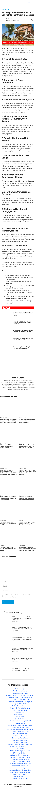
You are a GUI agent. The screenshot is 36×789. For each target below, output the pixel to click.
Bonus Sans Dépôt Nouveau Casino (20, 725)
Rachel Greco (11, 19)
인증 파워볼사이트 (20, 714)
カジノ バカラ (20, 716)
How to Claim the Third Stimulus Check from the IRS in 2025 (8, 549)
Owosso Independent (14, 2)
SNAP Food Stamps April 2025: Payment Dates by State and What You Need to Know (27, 549)
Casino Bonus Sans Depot (20, 727)
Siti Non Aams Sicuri (20, 734)
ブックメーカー (20, 719)
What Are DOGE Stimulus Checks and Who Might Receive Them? (23, 339)
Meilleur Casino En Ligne (20, 778)
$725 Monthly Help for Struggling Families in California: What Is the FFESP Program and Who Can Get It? (8, 472)
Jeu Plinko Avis (20, 712)
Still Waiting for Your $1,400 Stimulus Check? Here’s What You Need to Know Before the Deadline (27, 472)
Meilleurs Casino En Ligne (20, 759)
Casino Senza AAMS (20, 774)
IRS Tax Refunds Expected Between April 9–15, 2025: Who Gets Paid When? (26, 446)
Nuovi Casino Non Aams (20, 740)
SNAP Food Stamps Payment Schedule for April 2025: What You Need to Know (27, 523)
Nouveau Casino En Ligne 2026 (20, 721)
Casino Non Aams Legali (20, 738)
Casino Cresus (20, 723)
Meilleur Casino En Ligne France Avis (20, 744)
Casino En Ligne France (20, 766)
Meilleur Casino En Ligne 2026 (20, 755)
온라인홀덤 (20, 749)
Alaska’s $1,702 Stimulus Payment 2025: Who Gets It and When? (8, 523)
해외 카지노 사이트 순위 (20, 753)
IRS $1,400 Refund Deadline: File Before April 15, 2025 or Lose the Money (8, 498)
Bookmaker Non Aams (20, 736)
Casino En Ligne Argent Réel (20, 757)
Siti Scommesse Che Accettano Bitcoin (20, 729)
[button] (29, 2)
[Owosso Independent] (2, 2)
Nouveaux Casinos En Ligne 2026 (20, 770)
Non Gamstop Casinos (20, 691)
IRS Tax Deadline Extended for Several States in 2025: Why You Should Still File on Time (23, 314)
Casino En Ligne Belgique (20, 699)
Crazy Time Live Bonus (20, 710)
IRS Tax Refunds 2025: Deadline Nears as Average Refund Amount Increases (26, 498)
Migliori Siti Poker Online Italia (20, 708)
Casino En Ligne (20, 689)
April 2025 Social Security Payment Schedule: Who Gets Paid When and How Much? (22, 322)
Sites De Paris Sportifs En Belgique (20, 697)
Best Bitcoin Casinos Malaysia (20, 772)
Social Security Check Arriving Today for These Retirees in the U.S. (22, 347)
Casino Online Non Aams (20, 706)
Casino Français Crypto (20, 693)
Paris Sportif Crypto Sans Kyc (20, 751)
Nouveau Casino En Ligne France (20, 768)
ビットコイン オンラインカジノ (20, 746)
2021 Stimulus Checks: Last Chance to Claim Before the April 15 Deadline (23, 330)
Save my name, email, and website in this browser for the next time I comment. (18, 596)
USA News (6, 9)
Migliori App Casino (20, 704)
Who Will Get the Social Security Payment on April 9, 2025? (21, 669)
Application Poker (20, 776)
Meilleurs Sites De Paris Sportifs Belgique (20, 695)
